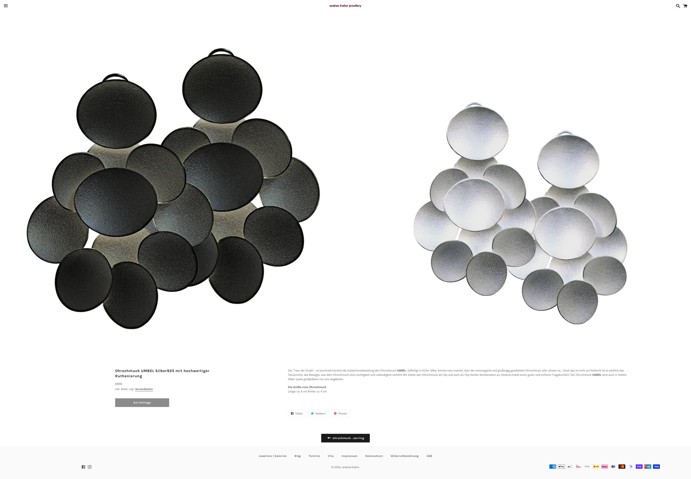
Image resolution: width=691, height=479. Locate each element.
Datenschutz (374, 456)
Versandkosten (144, 389)
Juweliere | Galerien (273, 456)
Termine (314, 456)
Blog (298, 456)
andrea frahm (350, 467)
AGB (429, 456)
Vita (331, 456)
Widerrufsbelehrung (405, 456)
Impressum (349, 456)
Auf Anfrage (142, 402)
